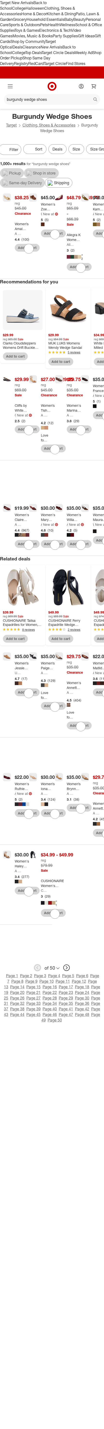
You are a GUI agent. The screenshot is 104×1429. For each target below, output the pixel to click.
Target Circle (55, 63)
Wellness (67, 24)
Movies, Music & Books (33, 35)
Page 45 (33, 1014)
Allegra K (70, 244)
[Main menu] (10, 86)
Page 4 (54, 975)
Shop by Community (27, 41)
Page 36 (82, 1003)
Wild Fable (93, 524)
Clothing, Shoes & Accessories (48, 125)
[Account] (81, 86)
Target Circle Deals (58, 52)
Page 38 (17, 1008)
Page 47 (66, 1014)
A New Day (18, 234)
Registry (21, 63)
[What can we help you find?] (52, 99)
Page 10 (46, 981)
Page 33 (33, 1003)
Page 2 (26, 975)
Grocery (20, 19)
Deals (17, 47)
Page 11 (63, 981)
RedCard (36, 63)
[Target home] (52, 86)
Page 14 (17, 986)
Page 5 (68, 975)
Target (11, 125)
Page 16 (50, 986)
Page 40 (50, 1008)
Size (76, 149)
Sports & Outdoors (24, 24)
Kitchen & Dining (61, 13)
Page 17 (66, 986)
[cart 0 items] (94, 86)
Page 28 (50, 998)
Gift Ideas (86, 35)
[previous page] (37, 968)
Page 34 (50, 1003)
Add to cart (15, 356)
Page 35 (66, 1003)
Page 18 (82, 986)
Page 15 (33, 986)
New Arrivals (51, 47)
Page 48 (82, 1014)
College (19, 8)
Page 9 (31, 981)
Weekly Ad (83, 52)
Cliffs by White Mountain (15, 415)
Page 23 (66, 992)
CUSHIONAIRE (44, 890)
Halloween (35, 8)
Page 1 (12, 975)
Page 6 (82, 975)
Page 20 (17, 992)
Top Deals (33, 52)
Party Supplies (65, 35)
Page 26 (17, 998)
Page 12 (79, 981)
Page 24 (82, 992)
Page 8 (17, 981)
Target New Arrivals (16, 2)
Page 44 (17, 1014)
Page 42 (82, 1008)
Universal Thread (41, 214)
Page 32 (17, 1003)
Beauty (79, 19)
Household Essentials (45, 19)
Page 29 (66, 998)
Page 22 (50, 992)
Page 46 (50, 1014)
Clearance (31, 47)
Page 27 (33, 998)
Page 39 (33, 1008)
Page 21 (33, 992)
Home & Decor (34, 13)
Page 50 (55, 1020)
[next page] (66, 968)
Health (53, 24)
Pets (44, 24)
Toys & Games (27, 30)
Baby (68, 19)
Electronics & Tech (55, 30)
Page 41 (66, 1008)
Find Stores (75, 63)
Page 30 (82, 998)
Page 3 (40, 975)
